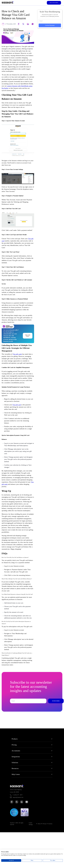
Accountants (16, 782)
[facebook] (11, 833)
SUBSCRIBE (55, 733)
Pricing (14, 776)
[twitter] (16, 833)
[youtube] (26, 833)
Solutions (15, 794)
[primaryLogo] (17, 818)
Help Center (16, 806)
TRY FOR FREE (54, 2)
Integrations (16, 788)
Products (15, 771)
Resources (16, 800)
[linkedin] (21, 833)
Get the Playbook (50, 26)
